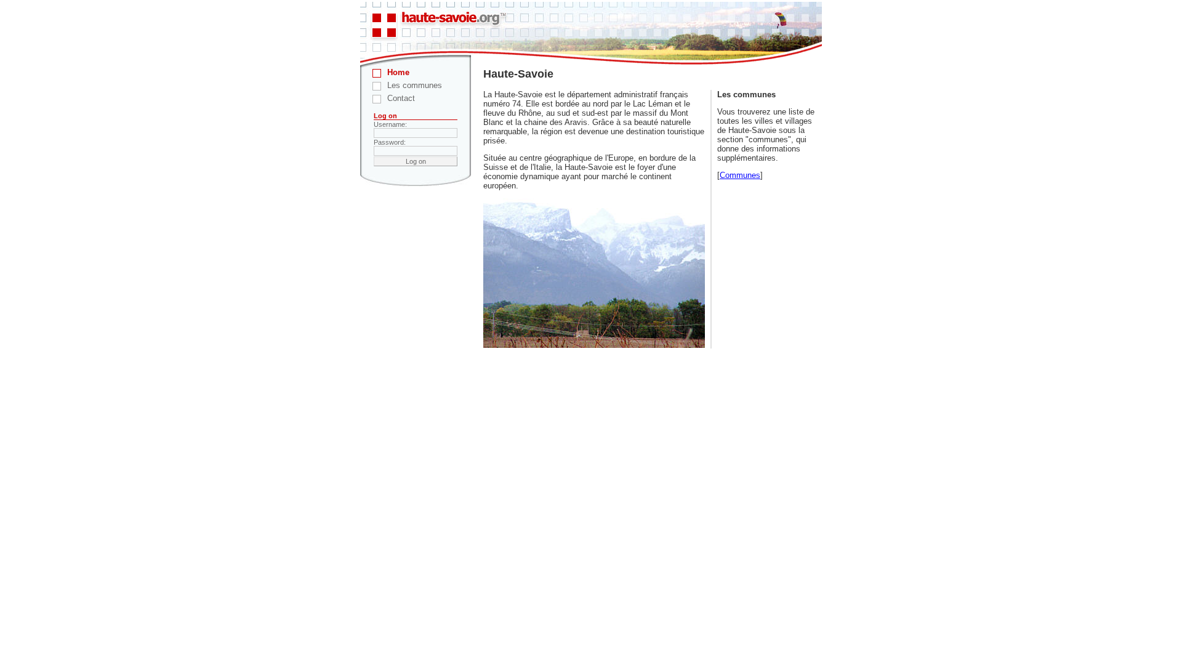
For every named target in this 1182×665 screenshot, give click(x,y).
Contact (401, 98)
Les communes (414, 85)
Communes (740, 175)
